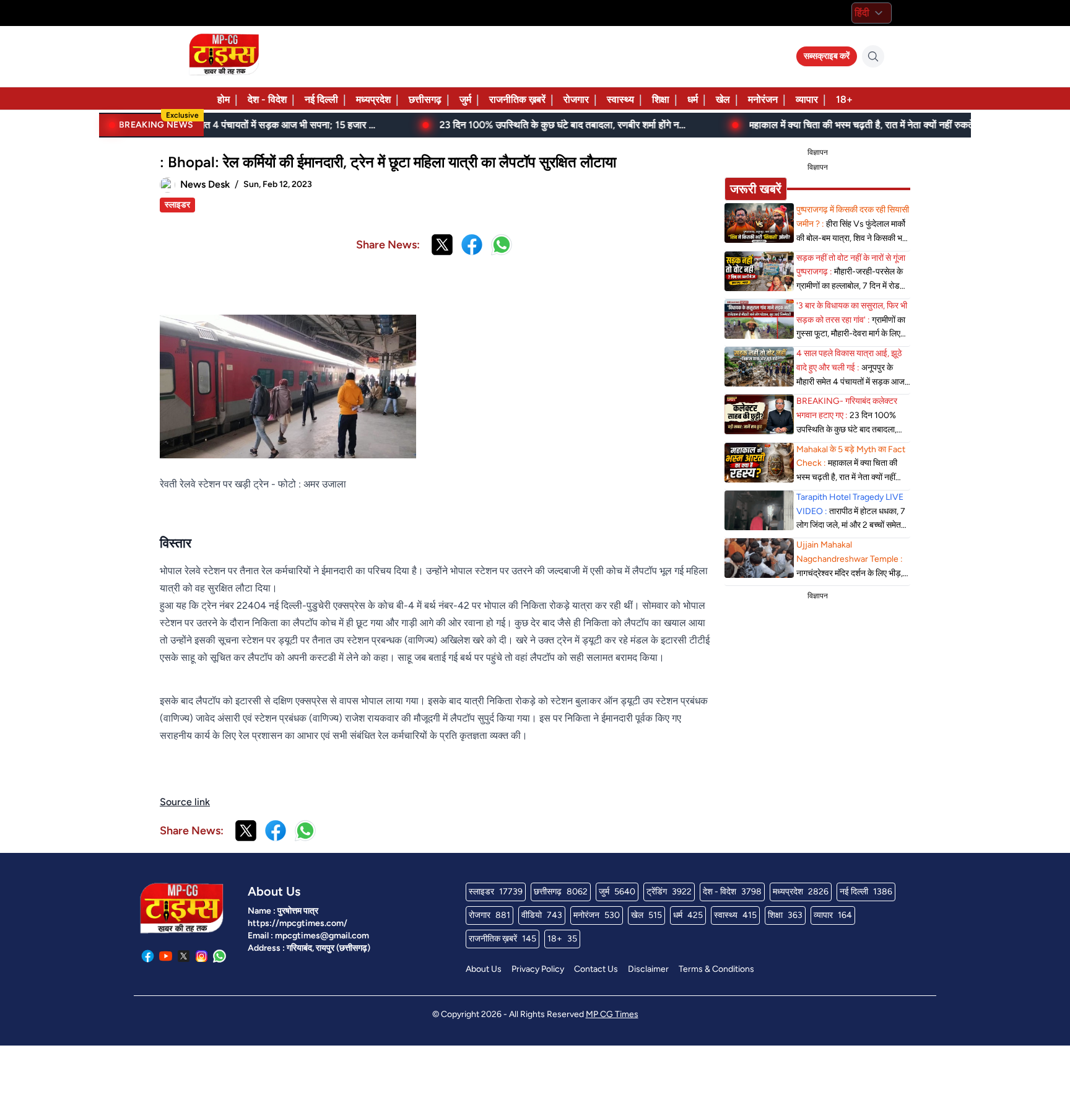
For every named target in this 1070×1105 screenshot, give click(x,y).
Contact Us (596, 969)
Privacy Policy (537, 969)
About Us (484, 969)
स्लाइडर (177, 204)
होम (223, 99)
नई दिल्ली (321, 99)
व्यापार (807, 99)
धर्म (692, 99)
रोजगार (576, 99)
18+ (844, 99)
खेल (723, 99)
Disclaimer (648, 969)
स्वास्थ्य (620, 99)
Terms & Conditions (716, 969)
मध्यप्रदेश (373, 99)
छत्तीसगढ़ (425, 99)
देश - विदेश (267, 99)
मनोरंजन (763, 99)
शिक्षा (660, 99)
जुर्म (465, 99)
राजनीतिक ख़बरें (517, 99)
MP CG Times (612, 1014)
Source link (185, 802)
